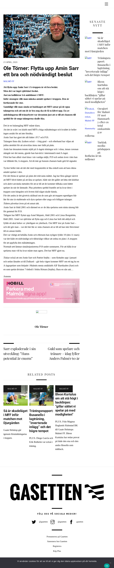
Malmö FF (8, 81)
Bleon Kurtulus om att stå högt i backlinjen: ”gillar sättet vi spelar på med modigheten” (66, 404)
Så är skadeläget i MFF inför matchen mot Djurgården (15, 417)
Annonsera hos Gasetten (57, 541)
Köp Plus (57, 551)
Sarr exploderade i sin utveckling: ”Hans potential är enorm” (19, 353)
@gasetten (43, 522)
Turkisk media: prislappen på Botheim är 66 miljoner (97, 151)
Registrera (57, 546)
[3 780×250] (41, 302)
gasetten (79, 522)
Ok (107, 566)
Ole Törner (41, 326)
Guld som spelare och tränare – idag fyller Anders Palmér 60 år (63, 353)
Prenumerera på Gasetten (57, 536)
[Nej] (110, 562)
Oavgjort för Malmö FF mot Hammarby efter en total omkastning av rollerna (97, 122)
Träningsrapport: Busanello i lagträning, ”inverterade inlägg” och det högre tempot (41, 421)
